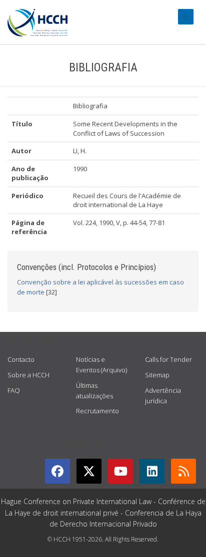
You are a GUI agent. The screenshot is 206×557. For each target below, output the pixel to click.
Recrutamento (97, 410)
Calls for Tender (168, 359)
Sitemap (157, 374)
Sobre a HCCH (29, 374)
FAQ (14, 390)
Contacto (21, 359)
